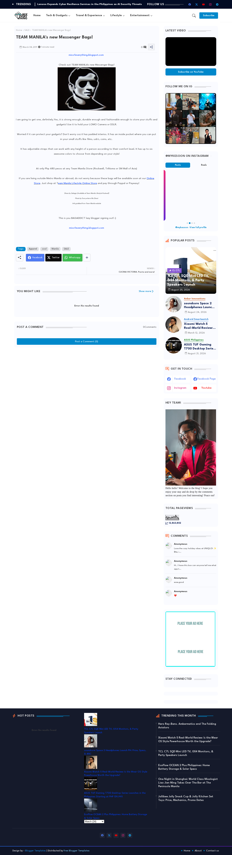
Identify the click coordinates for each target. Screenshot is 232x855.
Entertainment (140, 15)
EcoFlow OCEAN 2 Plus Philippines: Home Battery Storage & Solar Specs (184, 767)
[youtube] (203, 4)
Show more (145, 291)
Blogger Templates (35, 851)
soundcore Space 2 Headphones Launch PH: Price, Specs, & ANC (199, 305)
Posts (178, 165)
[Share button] (86, 257)
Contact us (212, 850)
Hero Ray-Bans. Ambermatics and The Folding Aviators (187, 726)
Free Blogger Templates (77, 851)
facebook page (206, 379)
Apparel (33, 249)
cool (44, 249)
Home (37, 15)
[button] (194, 15)
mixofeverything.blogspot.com (86, 55)
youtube (206, 388)
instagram (180, 388)
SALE (27, 30)
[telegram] (217, 4)
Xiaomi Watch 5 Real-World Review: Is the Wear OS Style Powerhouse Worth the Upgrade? (200, 326)
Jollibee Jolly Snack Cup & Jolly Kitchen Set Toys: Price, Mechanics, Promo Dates (185, 798)
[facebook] (189, 4)
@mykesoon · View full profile (190, 227)
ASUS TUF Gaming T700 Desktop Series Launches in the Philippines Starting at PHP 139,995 (199, 347)
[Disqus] (86, 394)
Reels (204, 165)
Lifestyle (116, 15)
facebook (180, 379)
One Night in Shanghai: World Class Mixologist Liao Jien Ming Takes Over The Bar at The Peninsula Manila (188, 783)
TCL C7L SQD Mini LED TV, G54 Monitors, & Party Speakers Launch (185, 753)
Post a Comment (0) (86, 341)
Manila (55, 249)
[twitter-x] (196, 4)
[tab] (37, 15)
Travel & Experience (89, 15)
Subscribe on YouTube (191, 72)
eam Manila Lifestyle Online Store (77, 183)
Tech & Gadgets (56, 15)
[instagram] (210, 4)
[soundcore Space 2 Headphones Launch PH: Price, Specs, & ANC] (173, 304)
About (198, 850)
